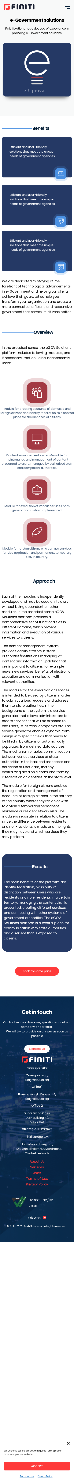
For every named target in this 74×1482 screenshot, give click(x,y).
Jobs (37, 1172)
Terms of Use (27, 1476)
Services (37, 1167)
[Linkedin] (44, 1217)
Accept (37, 1466)
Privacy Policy (45, 1476)
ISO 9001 (34, 1200)
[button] (68, 1443)
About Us (37, 1161)
